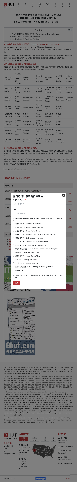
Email (15, 209)
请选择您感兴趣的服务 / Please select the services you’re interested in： (37, 220)
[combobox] (15, 204)
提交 (16, 283)
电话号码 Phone (18, 200)
